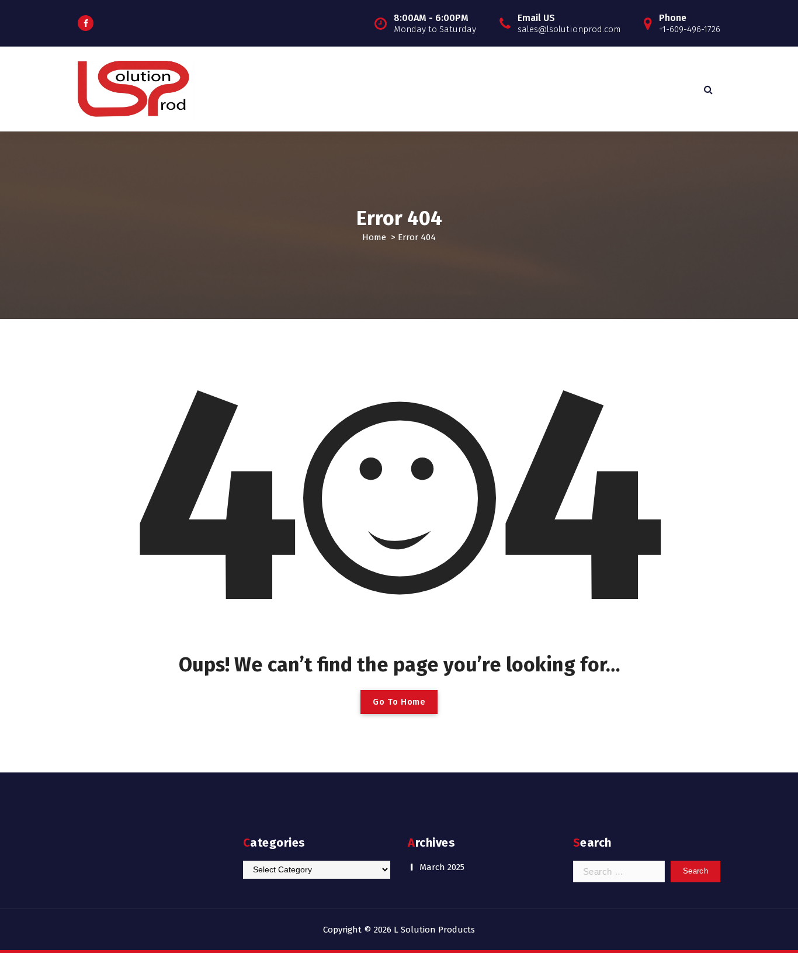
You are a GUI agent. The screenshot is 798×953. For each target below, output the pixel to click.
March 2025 (441, 867)
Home (374, 237)
